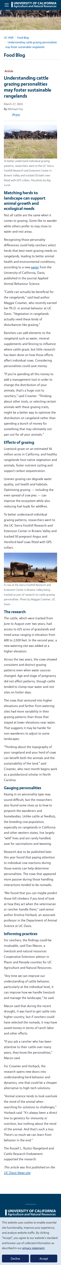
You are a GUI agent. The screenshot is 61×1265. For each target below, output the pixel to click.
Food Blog (23, 37)
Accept (44, 1258)
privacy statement (33, 1248)
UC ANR (8, 37)
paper (35, 267)
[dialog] (30, 1241)
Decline (15, 1258)
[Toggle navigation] (6, 4)
